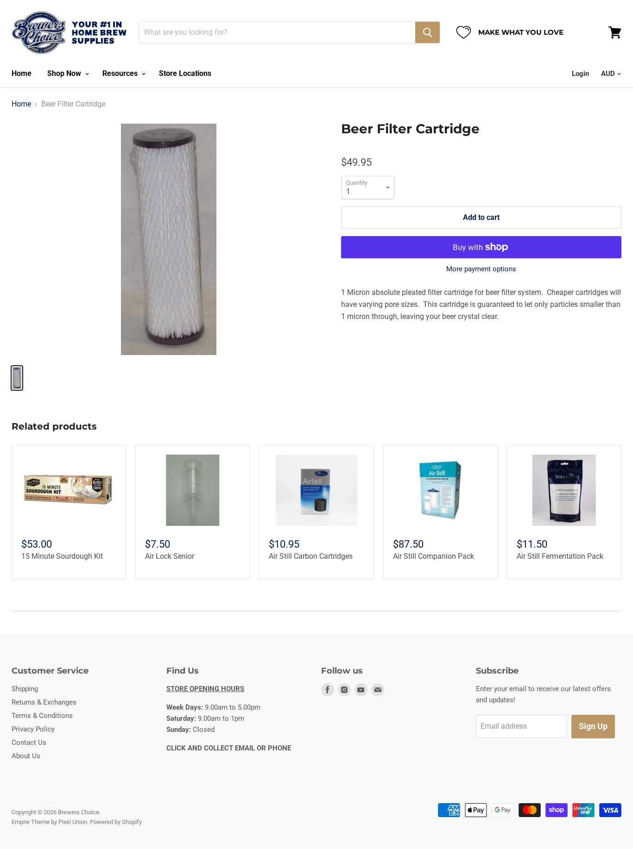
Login (580, 73)
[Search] (427, 32)
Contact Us (29, 742)
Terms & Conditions (42, 716)
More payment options (481, 269)
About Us (26, 756)
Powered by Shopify (116, 821)
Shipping (25, 689)
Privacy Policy (33, 729)
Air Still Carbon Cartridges (311, 556)
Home (22, 73)
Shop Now (65, 73)
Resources (120, 73)
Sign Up (593, 726)
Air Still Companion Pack (433, 556)
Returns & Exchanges (44, 702)
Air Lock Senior (169, 556)
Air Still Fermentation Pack (560, 556)
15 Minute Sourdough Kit (62, 556)
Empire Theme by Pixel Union (49, 821)
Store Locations (185, 73)
